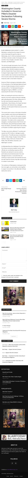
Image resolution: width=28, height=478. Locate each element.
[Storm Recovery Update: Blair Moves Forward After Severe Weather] (5, 236)
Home (2, 2)
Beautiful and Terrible (7, 372)
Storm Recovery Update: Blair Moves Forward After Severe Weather (16, 236)
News (6, 2)
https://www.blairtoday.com (14, 211)
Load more (13, 336)
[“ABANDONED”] (5, 223)
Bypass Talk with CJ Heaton (15, 349)
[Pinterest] (9, 26)
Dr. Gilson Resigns (6, 325)
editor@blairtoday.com (12, 469)
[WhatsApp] (12, 26)
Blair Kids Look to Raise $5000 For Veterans (12, 402)
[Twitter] (6, 26)
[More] (22, 26)
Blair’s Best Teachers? (7, 391)
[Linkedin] (16, 26)
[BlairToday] (2, 23)
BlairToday (6, 22)
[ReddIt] (19, 26)
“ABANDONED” (13, 221)
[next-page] (5, 242)
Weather (6, 5)
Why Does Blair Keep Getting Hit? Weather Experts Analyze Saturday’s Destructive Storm (17, 229)
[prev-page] (2, 242)
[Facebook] (2, 26)
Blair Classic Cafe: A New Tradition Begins (12, 376)
